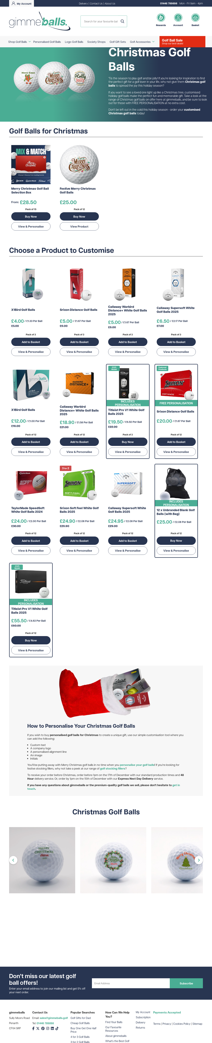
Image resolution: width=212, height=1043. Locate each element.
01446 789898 (168, 3)
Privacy (166, 1023)
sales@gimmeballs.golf (54, 1018)
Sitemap (197, 1023)
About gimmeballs (116, 1036)
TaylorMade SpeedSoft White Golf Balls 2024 (27, 510)
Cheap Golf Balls (80, 1023)
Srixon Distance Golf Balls (78, 310)
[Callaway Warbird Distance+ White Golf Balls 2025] (127, 284)
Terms (156, 1023)
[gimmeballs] (39, 21)
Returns (140, 1027)
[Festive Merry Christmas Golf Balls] (79, 165)
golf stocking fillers (112, 768)
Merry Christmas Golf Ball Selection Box (30, 190)
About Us (110, 3)
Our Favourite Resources (113, 1028)
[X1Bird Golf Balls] (31, 284)
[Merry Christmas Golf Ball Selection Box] (31, 165)
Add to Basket (31, 342)
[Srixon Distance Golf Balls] (79, 284)
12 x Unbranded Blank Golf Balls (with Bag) (176, 512)
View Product (79, 226)
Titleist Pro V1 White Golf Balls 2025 (126, 412)
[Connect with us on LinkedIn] (52, 1028)
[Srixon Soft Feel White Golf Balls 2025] (79, 484)
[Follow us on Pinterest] (43, 1028)
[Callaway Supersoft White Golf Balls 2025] (176, 284)
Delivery (83, 3)
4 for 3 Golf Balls (80, 1037)
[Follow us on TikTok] (56, 1028)
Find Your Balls (113, 1022)
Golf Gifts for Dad (81, 1018)
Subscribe (186, 983)
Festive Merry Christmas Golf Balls (78, 190)
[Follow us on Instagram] (47, 1028)
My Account (143, 1012)
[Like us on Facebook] (33, 1028)
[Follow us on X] (38, 1028)
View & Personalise (31, 226)
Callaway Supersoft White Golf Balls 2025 (176, 310)
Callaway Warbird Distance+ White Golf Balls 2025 (127, 310)
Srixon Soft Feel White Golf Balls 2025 (79, 510)
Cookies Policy (181, 1023)
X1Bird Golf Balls (23, 310)
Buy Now (31, 216)
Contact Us (96, 3)
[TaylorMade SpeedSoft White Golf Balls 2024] (31, 484)
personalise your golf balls (137, 765)
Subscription (143, 1017)
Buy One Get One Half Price (83, 1029)
